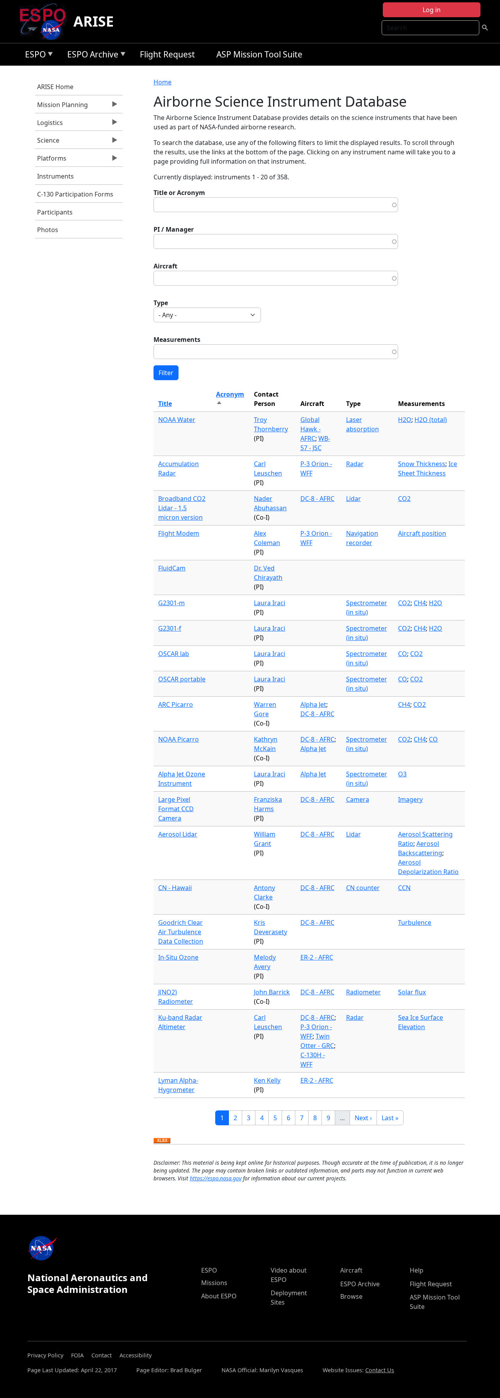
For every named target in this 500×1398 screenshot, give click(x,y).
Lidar (353, 498)
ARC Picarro (175, 704)
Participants (55, 212)
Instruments (55, 176)
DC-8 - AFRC (317, 498)
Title (165, 403)
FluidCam (172, 568)
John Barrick (272, 992)
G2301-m (171, 603)
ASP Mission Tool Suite (259, 54)
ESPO (33, 56)
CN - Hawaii (175, 887)
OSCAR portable (181, 679)
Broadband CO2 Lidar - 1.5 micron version (181, 508)
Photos (47, 229)
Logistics (49, 124)
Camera (357, 799)
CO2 (404, 498)
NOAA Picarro (178, 739)
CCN (404, 887)
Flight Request (167, 54)
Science (47, 142)
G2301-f (169, 628)
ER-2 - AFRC (316, 957)
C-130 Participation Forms (75, 194)
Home (162, 82)
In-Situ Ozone (178, 957)
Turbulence (414, 922)
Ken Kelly (267, 1080)
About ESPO (219, 1296)
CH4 (420, 603)
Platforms (50, 160)
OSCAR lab (173, 653)
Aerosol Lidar (177, 834)
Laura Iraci (269, 603)
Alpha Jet (313, 704)
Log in (432, 9)
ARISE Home (55, 86)
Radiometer (363, 992)
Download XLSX (162, 1141)
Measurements (177, 339)
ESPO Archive (90, 56)
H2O (404, 419)
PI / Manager (174, 229)
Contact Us (379, 1370)
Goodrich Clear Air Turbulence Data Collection (180, 932)
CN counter (363, 887)
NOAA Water (176, 419)
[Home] (46, 21)
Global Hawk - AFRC (310, 429)
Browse (351, 1296)
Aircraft (165, 266)
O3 (402, 774)
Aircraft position (422, 533)
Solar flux (412, 992)
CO (402, 653)
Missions (214, 1282)
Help (416, 1270)
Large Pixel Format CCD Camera (176, 808)
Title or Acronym (179, 192)
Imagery (410, 799)
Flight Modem (178, 533)
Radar (355, 463)
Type (161, 303)
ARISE (93, 21)
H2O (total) (430, 419)
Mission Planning (61, 106)
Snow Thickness (421, 463)
